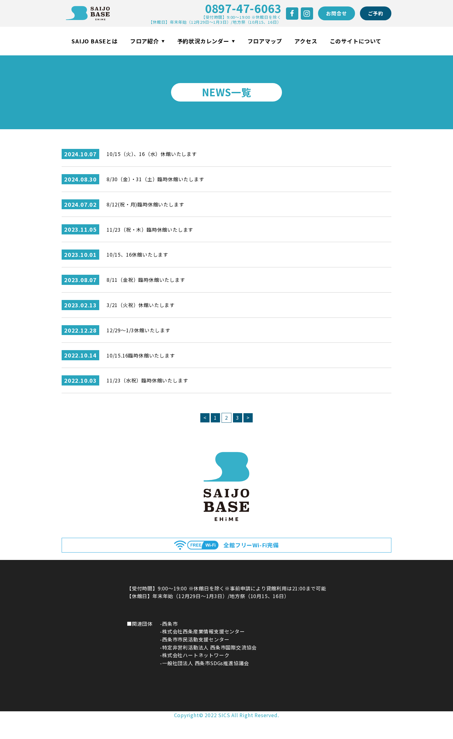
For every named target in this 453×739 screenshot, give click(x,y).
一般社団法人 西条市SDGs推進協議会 (205, 663)
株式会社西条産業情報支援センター (203, 631)
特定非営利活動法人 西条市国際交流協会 (209, 647)
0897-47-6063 (243, 8)
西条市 (170, 623)
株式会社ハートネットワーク (195, 655)
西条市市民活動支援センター (195, 639)
